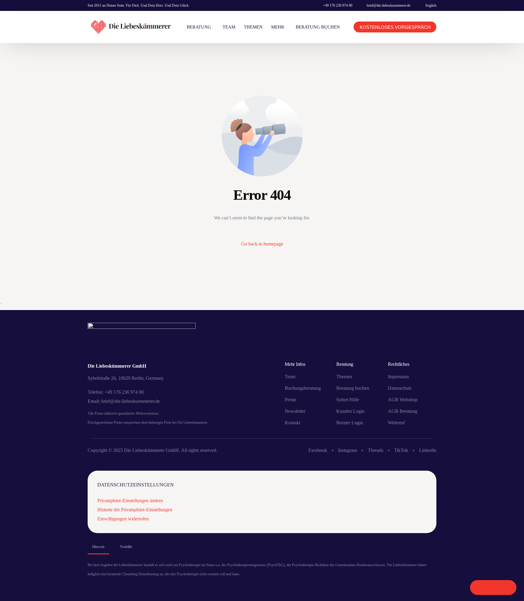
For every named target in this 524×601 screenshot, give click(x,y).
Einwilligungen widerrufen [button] (123, 518)
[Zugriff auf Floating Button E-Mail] (506, 587)
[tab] (98, 546)
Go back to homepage (262, 243)
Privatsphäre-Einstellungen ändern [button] (130, 500)
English (430, 5)
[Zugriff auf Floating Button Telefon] (480, 587)
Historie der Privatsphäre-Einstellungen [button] (134, 509)
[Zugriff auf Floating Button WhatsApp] (493, 587)
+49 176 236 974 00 (337, 5)
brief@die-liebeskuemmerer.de (388, 5)
